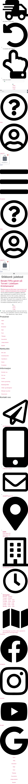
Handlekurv (4, 359)
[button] (14, 273)
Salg (2, 323)
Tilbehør (3, 336)
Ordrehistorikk (5, 355)
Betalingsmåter (5, 384)
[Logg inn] (14, 151)
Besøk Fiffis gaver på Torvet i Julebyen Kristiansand (11, 283)
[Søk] (27, 91)
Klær (2, 330)
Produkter (2, 199)
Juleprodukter (5, 342)
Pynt (2, 333)
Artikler (3, 378)
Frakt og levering (5, 381)
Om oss (3, 375)
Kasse (2, 362)
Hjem (2, 320)
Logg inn (2, 153)
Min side (3, 352)
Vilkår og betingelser (6, 387)
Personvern (4, 394)
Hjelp (1, 122)
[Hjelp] (14, 120)
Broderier (3, 326)
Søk (1, 90)
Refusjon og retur (5, 391)
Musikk (3, 345)
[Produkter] (14, 197)
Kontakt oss (4, 372)
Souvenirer (4, 339)
